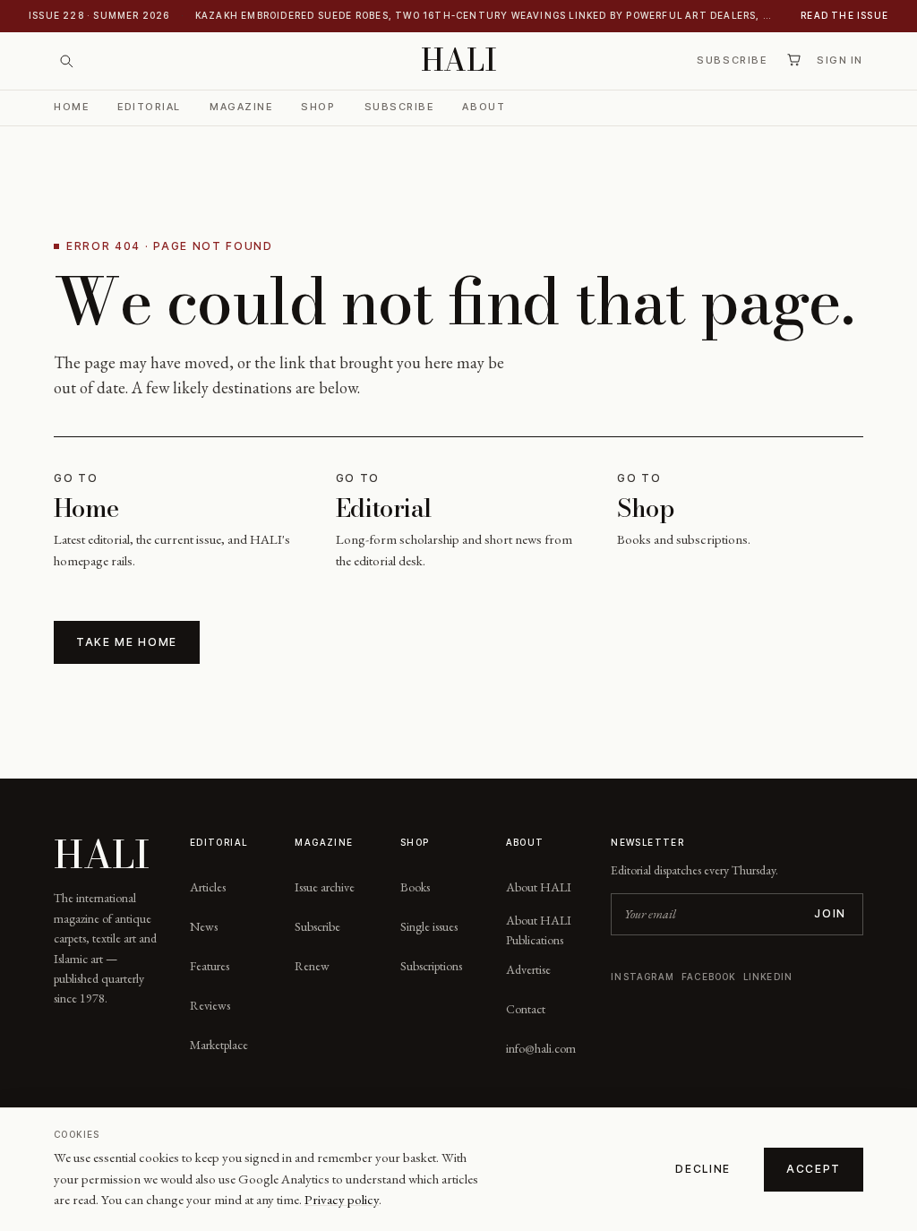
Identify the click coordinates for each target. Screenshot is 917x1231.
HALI (459, 60)
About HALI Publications (538, 930)
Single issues (429, 926)
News (204, 926)
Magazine (241, 106)
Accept (813, 1168)
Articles (208, 887)
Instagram (642, 976)
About (483, 106)
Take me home (126, 642)
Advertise (528, 969)
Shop (318, 106)
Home (71, 106)
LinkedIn (768, 976)
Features (209, 966)
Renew (312, 966)
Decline (703, 1168)
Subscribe (732, 60)
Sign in (840, 60)
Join (830, 913)
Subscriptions (431, 966)
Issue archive (325, 887)
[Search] (66, 61)
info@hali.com (541, 1048)
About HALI (538, 887)
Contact (525, 1009)
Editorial (149, 106)
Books (415, 887)
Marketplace (219, 1045)
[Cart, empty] (793, 60)
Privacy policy (341, 1199)
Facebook (708, 976)
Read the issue (844, 15)
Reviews (210, 1005)
